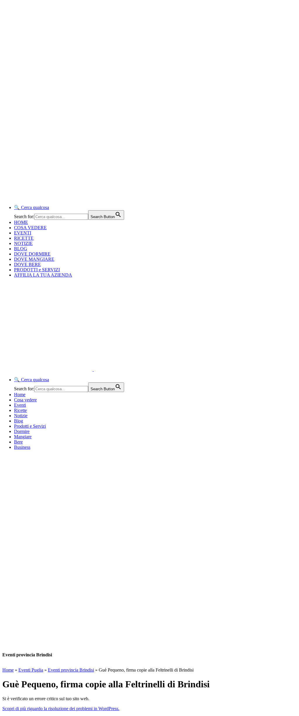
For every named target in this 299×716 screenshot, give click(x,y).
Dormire (21, 431)
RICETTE (24, 238)
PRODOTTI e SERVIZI (37, 269)
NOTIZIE (23, 243)
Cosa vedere (25, 399)
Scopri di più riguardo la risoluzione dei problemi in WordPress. (60, 708)
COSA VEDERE (30, 227)
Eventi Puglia (30, 669)
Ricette (20, 410)
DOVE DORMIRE (32, 253)
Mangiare (23, 436)
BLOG (20, 248)
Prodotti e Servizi (30, 426)
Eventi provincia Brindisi (71, 669)
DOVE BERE (27, 264)
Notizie (20, 415)
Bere (18, 441)
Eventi (20, 405)
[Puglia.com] (106, 369)
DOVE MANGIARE (34, 259)
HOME (21, 222)
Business (22, 447)
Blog (18, 420)
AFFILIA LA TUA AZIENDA (43, 274)
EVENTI (22, 232)
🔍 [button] (31, 207)
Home (19, 394)
